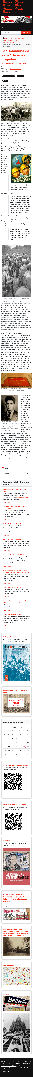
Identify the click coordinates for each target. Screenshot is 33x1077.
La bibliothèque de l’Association (12, 614)
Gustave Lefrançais (22, 497)
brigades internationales (8, 76)
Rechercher (26, 32)
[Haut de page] (30, 1074)
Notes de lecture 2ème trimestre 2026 (14, 554)
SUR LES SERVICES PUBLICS (12, 539)
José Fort (5, 80)
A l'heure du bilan (15, 69)
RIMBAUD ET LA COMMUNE (12, 524)
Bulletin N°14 (21, 76)
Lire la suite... (7, 502)
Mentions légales (6, 1071)
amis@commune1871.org (9, 1066)
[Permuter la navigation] (2, 27)
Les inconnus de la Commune (12, 587)
